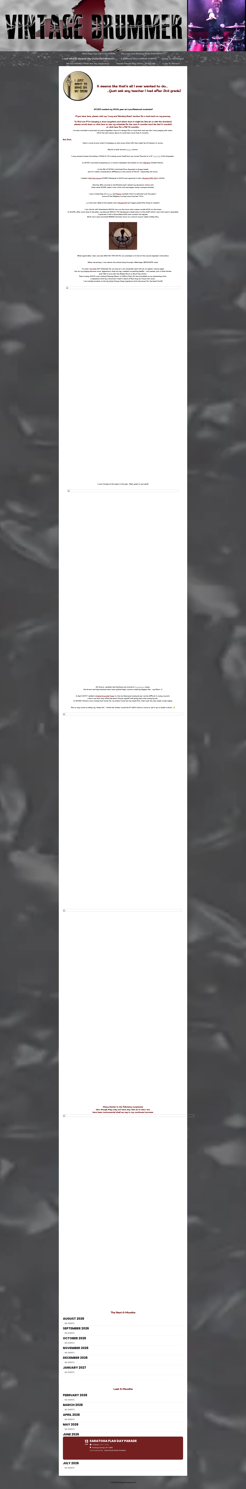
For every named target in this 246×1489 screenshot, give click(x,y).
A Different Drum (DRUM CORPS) (139, 58)
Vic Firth (93, 269)
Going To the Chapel (172, 58)
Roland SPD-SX (150, 178)
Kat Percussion (95, 178)
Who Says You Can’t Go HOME (98, 53)
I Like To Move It (171, 63)
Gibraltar (146, 163)
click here (100, 124)
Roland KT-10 (124, 203)
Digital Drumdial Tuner (105, 696)
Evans (140, 169)
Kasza (118, 194)
